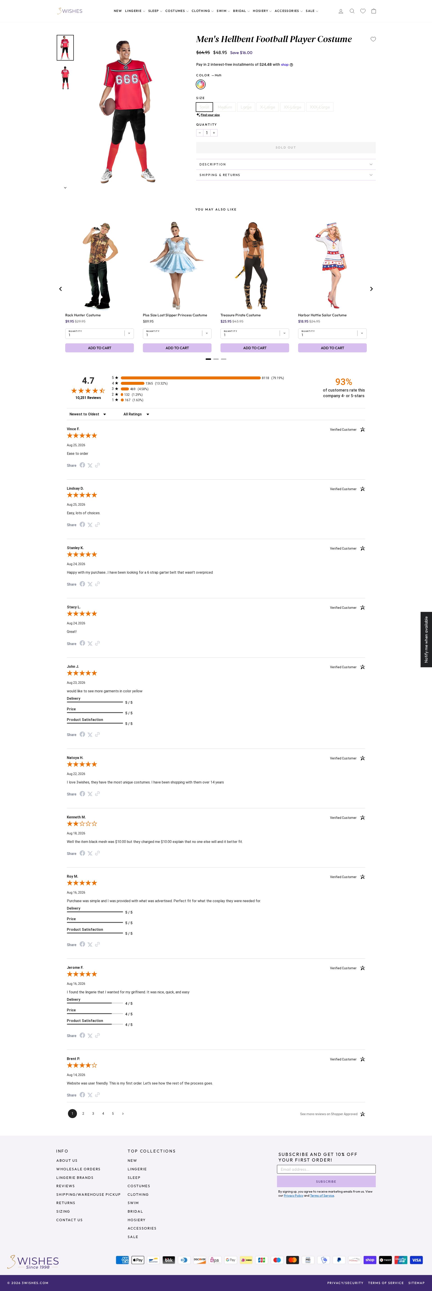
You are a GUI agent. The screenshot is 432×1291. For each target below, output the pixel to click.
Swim (222, 11)
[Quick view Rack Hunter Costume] (100, 266)
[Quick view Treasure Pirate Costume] (255, 266)
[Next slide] (371, 288)
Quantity (206, 124)
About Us (67, 1160)
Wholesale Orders (78, 1169)
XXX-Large (320, 107)
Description (213, 164)
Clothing (201, 11)
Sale (311, 11)
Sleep (154, 11)
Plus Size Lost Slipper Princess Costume (175, 315)
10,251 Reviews (88, 398)
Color (208, 75)
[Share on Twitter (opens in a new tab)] (90, 465)
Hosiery (261, 11)
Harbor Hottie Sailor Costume (322, 315)
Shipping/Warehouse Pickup (88, 1194)
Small (204, 107)
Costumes (175, 11)
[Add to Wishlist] (373, 39)
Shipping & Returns (220, 175)
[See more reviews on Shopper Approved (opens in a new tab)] (97, 465)
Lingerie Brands (75, 1177)
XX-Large (292, 107)
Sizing (63, 1211)
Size (200, 98)
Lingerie (134, 11)
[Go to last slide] (60, 288)
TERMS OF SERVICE (386, 1283)
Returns (65, 1202)
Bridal (240, 11)
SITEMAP (416, 1283)
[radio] (216, 377)
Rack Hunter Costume (83, 315)
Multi (200, 84)
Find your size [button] (210, 115)
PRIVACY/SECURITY (345, 1283)
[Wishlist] (363, 11)
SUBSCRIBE (326, 1182)
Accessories (287, 11)
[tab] (208, 359)
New (118, 11)
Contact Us (69, 1220)
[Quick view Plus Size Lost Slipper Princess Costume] (177, 266)
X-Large (267, 107)
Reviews (65, 1186)
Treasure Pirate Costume (240, 315)
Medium (225, 107)
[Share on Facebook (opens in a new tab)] (82, 465)
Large (246, 107)
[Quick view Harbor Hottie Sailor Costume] (332, 266)
